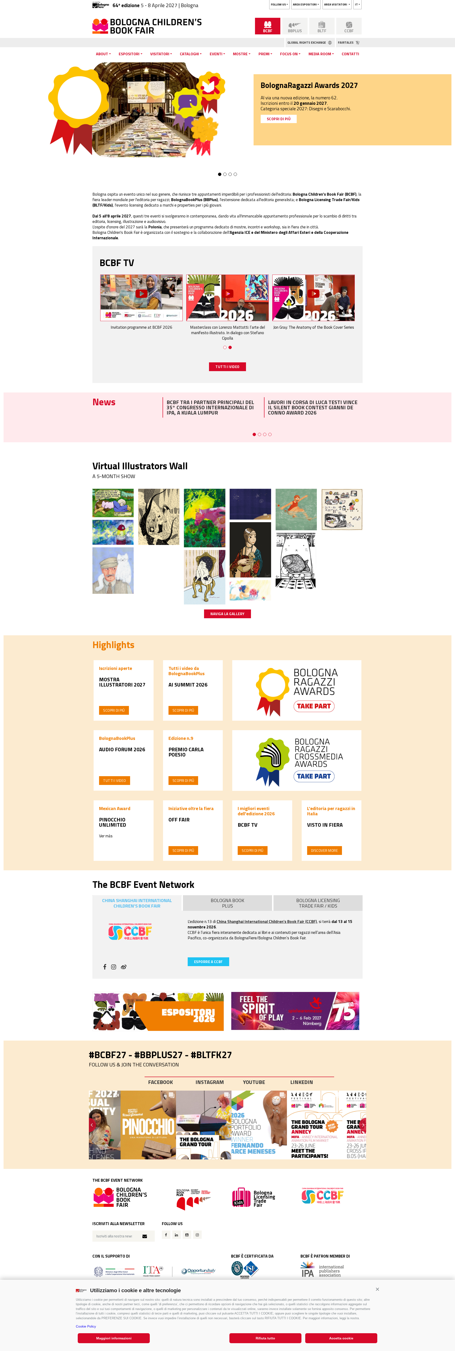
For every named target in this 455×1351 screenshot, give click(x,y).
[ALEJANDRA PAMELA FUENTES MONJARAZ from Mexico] (250, 590)
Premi (264, 54)
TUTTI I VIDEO (227, 366)
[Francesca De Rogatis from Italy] (296, 509)
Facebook (160, 1082)
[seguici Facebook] (166, 1235)
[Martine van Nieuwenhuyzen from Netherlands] (113, 532)
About (102, 54)
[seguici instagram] (113, 968)
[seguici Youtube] (187, 1235)
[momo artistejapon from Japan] (296, 561)
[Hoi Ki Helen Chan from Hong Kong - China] (342, 509)
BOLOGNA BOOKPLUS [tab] (227, 903)
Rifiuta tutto (265, 1338)
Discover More (324, 850)
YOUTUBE (254, 1082)
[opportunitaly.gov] (154, 1271)
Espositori (129, 54)
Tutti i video (114, 780)
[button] (377, 1289)
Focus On (289, 54)
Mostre (240, 54)
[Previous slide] (89, 1125)
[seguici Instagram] (197, 1235)
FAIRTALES (346, 42)
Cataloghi (189, 54)
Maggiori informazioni (114, 1338)
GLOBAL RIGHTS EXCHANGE (307, 42)
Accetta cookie (341, 1338)
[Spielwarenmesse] (297, 1011)
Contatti (350, 54)
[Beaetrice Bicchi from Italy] (250, 549)
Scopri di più (114, 710)
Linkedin (301, 1082)
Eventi (216, 54)
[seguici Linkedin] (176, 1235)
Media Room (320, 54)
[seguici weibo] (123, 968)
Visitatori (159, 54)
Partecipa (276, 113)
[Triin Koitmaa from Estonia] (204, 518)
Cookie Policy (86, 1326)
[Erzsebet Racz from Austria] (113, 570)
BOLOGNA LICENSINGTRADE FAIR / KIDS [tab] (318, 903)
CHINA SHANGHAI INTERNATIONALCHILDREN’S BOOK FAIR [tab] (137, 903)
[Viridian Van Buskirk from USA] (113, 502)
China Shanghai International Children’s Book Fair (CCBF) (267, 921)
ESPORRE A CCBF (208, 961)
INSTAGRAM (210, 1082)
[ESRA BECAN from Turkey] (250, 504)
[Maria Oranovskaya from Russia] (158, 516)
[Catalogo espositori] (158, 1011)
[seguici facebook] (105, 968)
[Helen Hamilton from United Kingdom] (204, 577)
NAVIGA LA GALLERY (227, 614)
